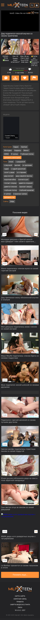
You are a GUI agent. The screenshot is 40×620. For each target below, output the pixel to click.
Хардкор (17, 150)
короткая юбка (10, 179)
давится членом (10, 187)
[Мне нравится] (10, 69)
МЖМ (6, 154)
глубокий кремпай (26, 190)
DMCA (20, 607)
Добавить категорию (12, 158)
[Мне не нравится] (29, 69)
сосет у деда (9, 172)
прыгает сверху (25, 187)
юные (11, 162)
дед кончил (8, 176)
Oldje (12, 201)
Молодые (8, 150)
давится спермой (25, 183)
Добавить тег (9, 197)
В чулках (14, 154)
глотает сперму (10, 183)
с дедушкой (20, 162)
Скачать (15, 77)
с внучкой (8, 165)
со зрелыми (27, 165)
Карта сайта (20, 596)
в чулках (7, 194)
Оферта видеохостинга (20, 604)
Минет (26, 150)
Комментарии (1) (6, 77)
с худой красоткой (18, 169)
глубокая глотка (10, 190)
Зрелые (24, 147)
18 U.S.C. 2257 (20, 610)
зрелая (17, 165)
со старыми (21, 172)
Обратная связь (20, 599)
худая (6, 169)
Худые (15, 147)
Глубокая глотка (27, 154)
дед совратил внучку (24, 176)
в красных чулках (20, 194)
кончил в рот (23, 179)
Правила (20, 602)
